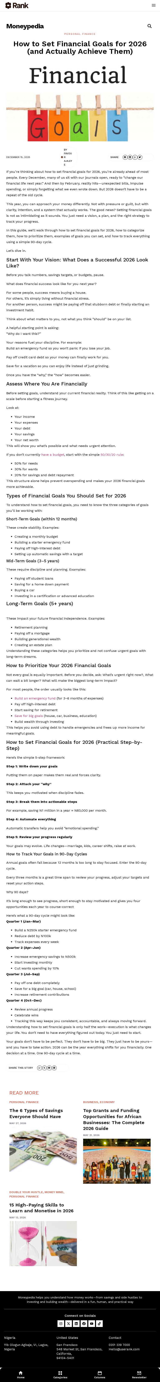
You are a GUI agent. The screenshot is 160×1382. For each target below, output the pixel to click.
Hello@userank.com (124, 1349)
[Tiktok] (99, 1323)
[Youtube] (91, 1323)
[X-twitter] (68, 1323)
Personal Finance (79, 34)
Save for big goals (29, 716)
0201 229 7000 (119, 1345)
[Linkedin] (76, 1323)
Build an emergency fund (35, 698)
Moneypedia (25, 26)
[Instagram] (61, 1323)
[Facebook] (84, 1323)
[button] (154, 5)
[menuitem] (21, 1374)
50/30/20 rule (112, 455)
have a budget (52, 455)
